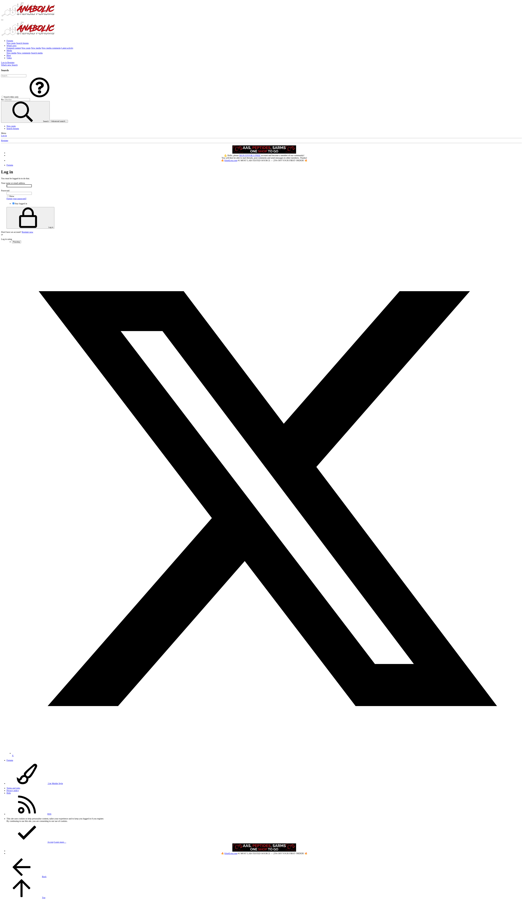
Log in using (6, 239)
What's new (12, 45)
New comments (24, 53)
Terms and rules (13, 788)
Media (9, 50)
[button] (39, 97)
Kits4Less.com (230, 160)
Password (5, 190)
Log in (4, 135)
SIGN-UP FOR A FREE (250, 155)
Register (4, 140)
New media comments (51, 48)
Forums (10, 41)
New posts (11, 43)
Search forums (22, 43)
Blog (9, 55)
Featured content (14, 48)
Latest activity (67, 48)
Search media (37, 53)
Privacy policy (13, 790)
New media (36, 48)
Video (9, 58)
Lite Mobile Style (55, 783)
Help (9, 793)
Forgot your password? (16, 198)
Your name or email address (13, 183)
